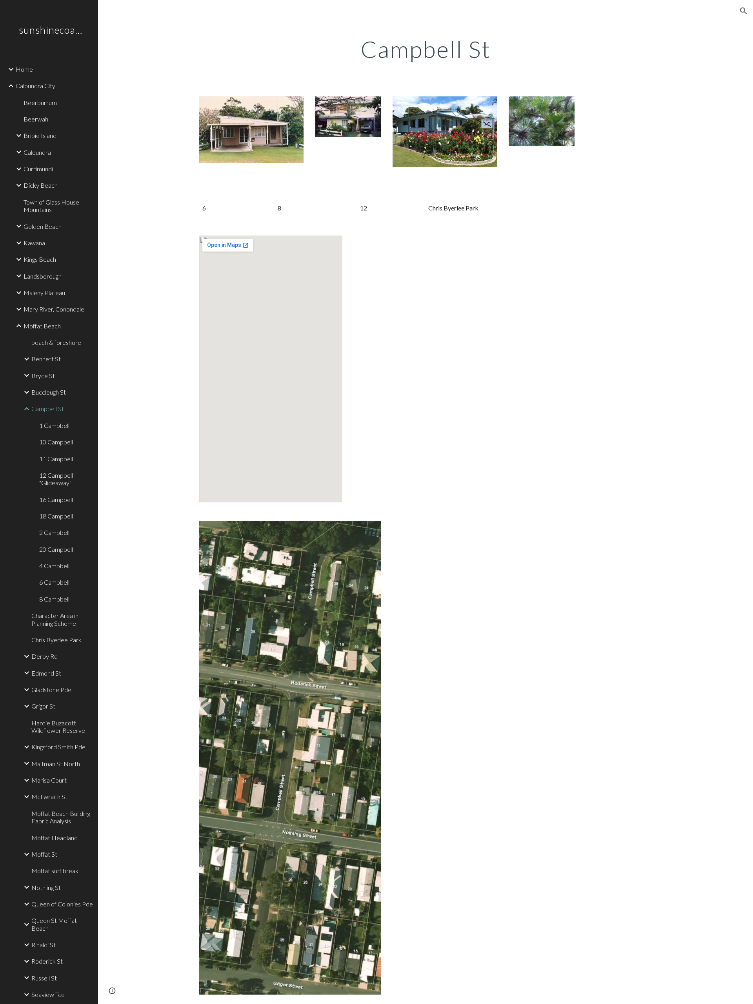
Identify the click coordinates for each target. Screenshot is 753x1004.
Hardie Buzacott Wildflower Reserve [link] (58, 726)
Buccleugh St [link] (48, 392)
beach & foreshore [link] (56, 342)
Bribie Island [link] (40, 135)
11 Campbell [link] (56, 458)
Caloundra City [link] (35, 85)
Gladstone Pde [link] (51, 689)
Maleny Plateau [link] (44, 292)
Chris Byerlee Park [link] (56, 639)
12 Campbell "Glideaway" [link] (56, 478)
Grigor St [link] (43, 706)
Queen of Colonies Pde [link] (62, 904)
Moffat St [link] (44, 854)
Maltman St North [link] (55, 763)
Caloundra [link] (37, 152)
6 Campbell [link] (54, 582)
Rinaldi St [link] (43, 944)
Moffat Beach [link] (42, 326)
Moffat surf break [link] (54, 870)
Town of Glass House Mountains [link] (51, 205)
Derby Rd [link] (44, 656)
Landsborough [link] (43, 276)
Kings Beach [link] (40, 259)
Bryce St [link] (43, 375)
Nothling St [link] (46, 887)
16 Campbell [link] (56, 499)
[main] (425, 49)
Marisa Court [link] (49, 780)
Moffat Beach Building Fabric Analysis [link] (60, 817)
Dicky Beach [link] (41, 185)
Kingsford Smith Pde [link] (58, 746)
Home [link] (24, 69)
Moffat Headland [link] (54, 837)
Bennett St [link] (46, 358)
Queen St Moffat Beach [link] (54, 924)
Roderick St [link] (47, 961)
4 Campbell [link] (54, 565)
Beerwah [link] (36, 119)
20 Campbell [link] (56, 549)
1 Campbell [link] (54, 425)
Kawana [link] (34, 242)
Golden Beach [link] (43, 226)
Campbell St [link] (47, 408)
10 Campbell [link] (56, 442)
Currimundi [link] (38, 168)
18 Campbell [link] (56, 516)
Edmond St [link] (46, 673)
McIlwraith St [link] (49, 796)
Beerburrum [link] (40, 102)
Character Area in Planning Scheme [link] (54, 619)
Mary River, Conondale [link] (54, 309)
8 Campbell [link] (54, 599)
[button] (743, 11)
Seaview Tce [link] (48, 994)
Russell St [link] (44, 978)
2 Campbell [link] (54, 532)
